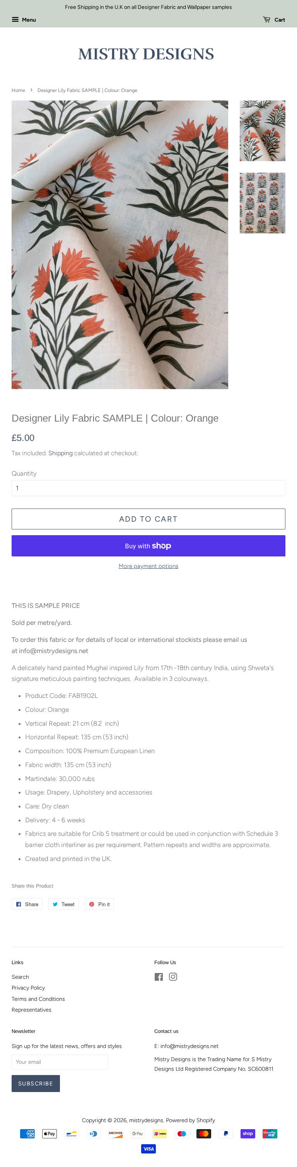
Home (18, 90)
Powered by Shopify (190, 1120)
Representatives (31, 1009)
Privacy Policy (28, 987)
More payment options (148, 566)
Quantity (24, 473)
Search (20, 976)
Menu (28, 20)
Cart (279, 20)
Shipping (60, 453)
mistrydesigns (146, 1120)
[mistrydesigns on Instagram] (173, 978)
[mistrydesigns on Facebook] (158, 978)
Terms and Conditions (38, 998)
